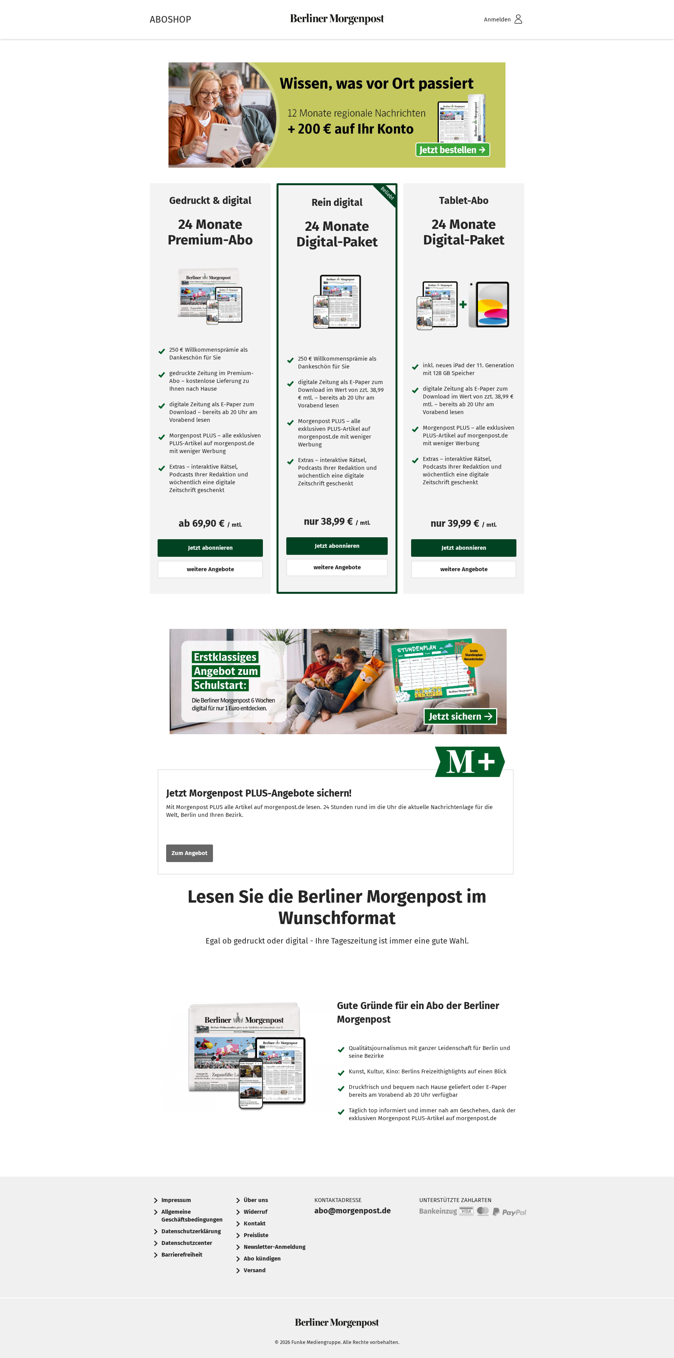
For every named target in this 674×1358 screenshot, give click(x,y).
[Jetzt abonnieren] (210, 296)
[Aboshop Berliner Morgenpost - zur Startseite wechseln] (337, 19)
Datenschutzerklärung (191, 1231)
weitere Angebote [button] (210, 569)
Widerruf (255, 1211)
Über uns (256, 1200)
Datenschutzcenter (186, 1242)
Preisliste (256, 1235)
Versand (255, 1270)
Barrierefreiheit (181, 1254)
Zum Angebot (190, 853)
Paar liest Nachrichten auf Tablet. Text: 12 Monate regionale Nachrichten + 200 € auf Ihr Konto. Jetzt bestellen (337, 117)
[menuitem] (493, 19)
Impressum (176, 1200)
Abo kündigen (262, 1258)
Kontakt (255, 1223)
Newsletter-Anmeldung (274, 1246)
